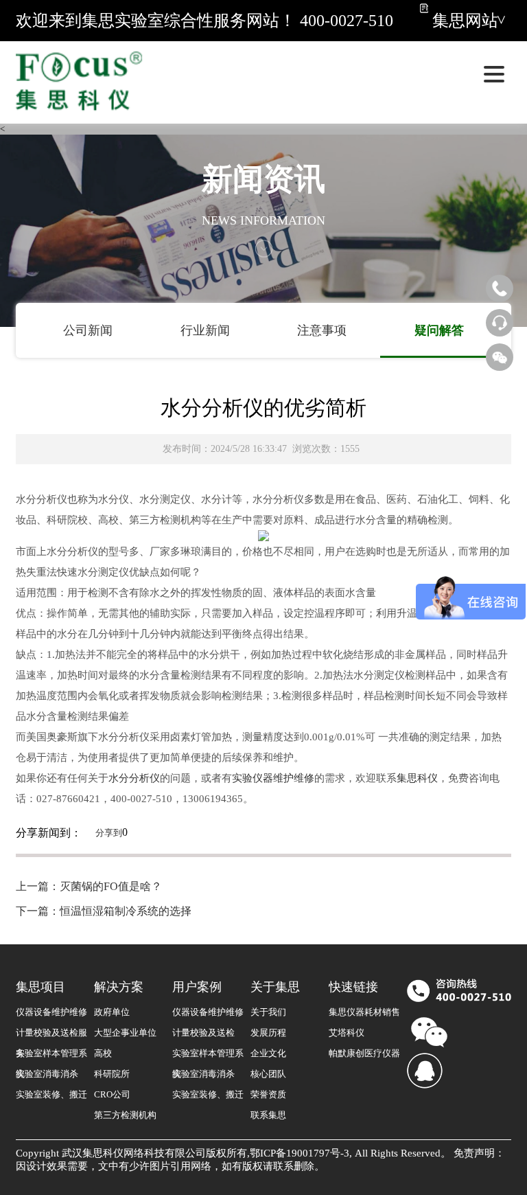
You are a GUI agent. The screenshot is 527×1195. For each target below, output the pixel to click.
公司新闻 (88, 330)
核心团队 (268, 1074)
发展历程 (268, 1032)
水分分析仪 (134, 778)
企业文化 (268, 1053)
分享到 (108, 833)
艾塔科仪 (346, 1032)
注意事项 (322, 330)
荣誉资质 (268, 1094)
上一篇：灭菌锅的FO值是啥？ (89, 886)
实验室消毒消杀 (47, 1074)
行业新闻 (205, 330)
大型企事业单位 (125, 1032)
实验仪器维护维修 (273, 778)
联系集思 (268, 1115)
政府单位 (112, 1012)
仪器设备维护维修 (51, 1012)
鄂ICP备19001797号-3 (299, 1153)
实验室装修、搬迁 (51, 1094)
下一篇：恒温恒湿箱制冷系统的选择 (103, 911)
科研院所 (112, 1074)
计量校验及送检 (203, 1032)
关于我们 (268, 1012)
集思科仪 (417, 778)
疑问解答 (439, 330)
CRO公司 (112, 1094)
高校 (103, 1053)
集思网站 (465, 21)
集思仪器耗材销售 (364, 1012)
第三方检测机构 (125, 1115)
